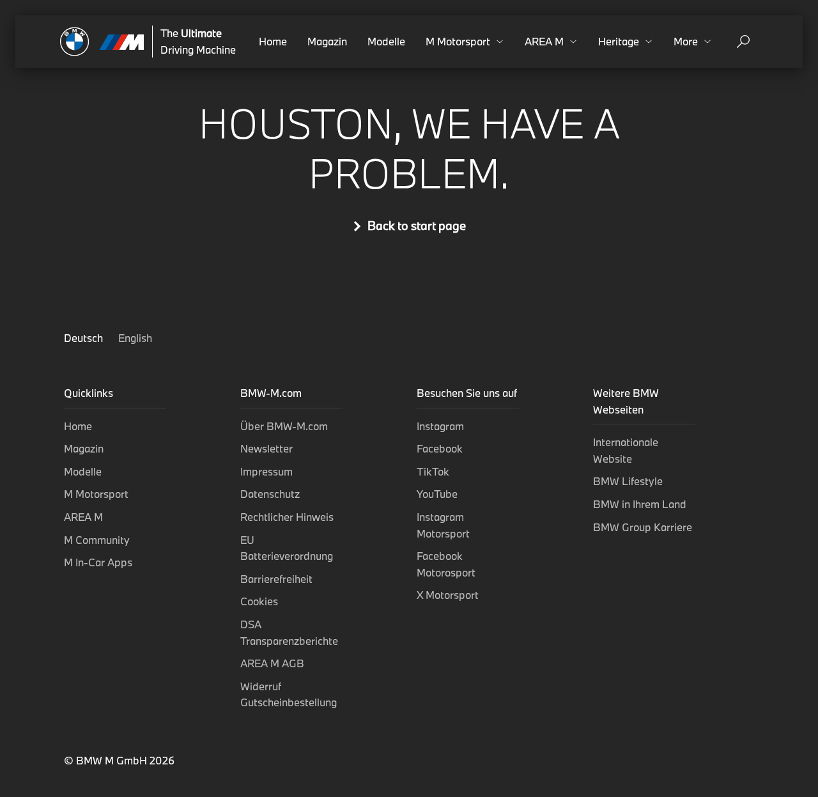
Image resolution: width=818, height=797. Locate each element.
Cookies (259, 601)
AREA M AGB (272, 663)
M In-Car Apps (98, 562)
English (135, 337)
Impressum (266, 471)
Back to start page (416, 226)
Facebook (440, 448)
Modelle (386, 41)
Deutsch (84, 337)
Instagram (440, 426)
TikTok (433, 471)
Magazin (327, 41)
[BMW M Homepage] (102, 41)
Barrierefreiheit (276, 578)
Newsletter (266, 448)
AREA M (83, 516)
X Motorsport (448, 594)
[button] (465, 42)
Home (273, 41)
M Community (97, 539)
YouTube (437, 493)
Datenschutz (270, 493)
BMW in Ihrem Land (639, 504)
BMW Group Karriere (642, 527)
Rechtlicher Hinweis (287, 516)
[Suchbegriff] (743, 42)
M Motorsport (96, 493)
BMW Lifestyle (628, 481)
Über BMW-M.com (284, 426)
